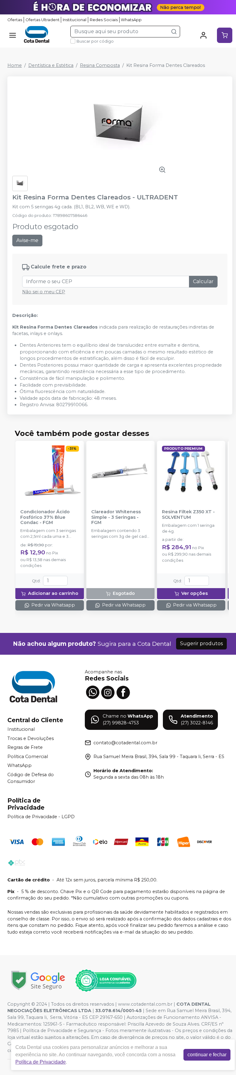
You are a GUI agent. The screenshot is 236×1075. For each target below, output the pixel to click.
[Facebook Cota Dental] (123, 691)
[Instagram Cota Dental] (108, 691)
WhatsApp (131, 19)
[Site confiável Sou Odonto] (105, 980)
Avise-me (27, 240)
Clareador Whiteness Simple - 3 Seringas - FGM (116, 517)
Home (14, 65)
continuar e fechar (206, 1054)
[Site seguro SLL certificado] (38, 980)
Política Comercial (27, 756)
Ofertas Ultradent (43, 19)
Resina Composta (100, 65)
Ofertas (14, 19)
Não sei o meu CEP (43, 292)
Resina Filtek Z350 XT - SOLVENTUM (188, 514)
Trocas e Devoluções (30, 738)
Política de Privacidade (40, 1062)
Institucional (74, 19)
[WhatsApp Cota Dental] (92, 691)
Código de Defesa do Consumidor (30, 778)
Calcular (203, 281)
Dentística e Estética (50, 65)
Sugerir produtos (201, 643)
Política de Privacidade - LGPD (41, 816)
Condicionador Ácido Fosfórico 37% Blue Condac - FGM (45, 517)
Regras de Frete (25, 747)
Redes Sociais (104, 19)
